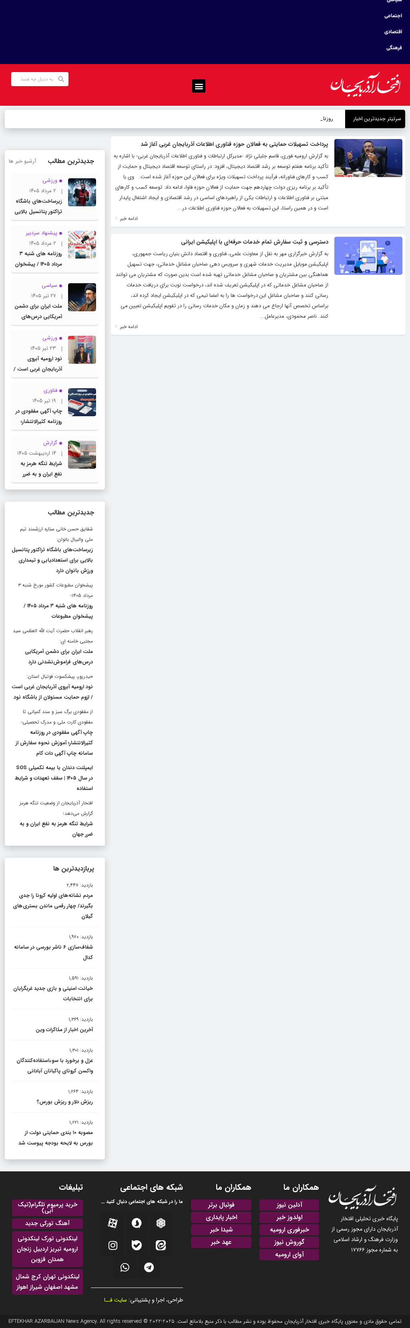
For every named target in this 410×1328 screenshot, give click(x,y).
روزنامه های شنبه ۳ (312, 119)
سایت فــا (115, 1300)
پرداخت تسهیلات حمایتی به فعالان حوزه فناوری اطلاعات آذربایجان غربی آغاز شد (234, 144)
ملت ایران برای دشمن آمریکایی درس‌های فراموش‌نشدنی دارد (38, 316)
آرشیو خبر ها (22, 161)
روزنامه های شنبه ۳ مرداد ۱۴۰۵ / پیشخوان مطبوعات (38, 264)
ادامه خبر (128, 218)
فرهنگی (394, 48)
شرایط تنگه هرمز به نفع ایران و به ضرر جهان (41, 474)
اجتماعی (393, 16)
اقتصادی (393, 32)
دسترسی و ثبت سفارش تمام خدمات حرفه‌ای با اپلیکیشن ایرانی (254, 242)
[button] (198, 86)
